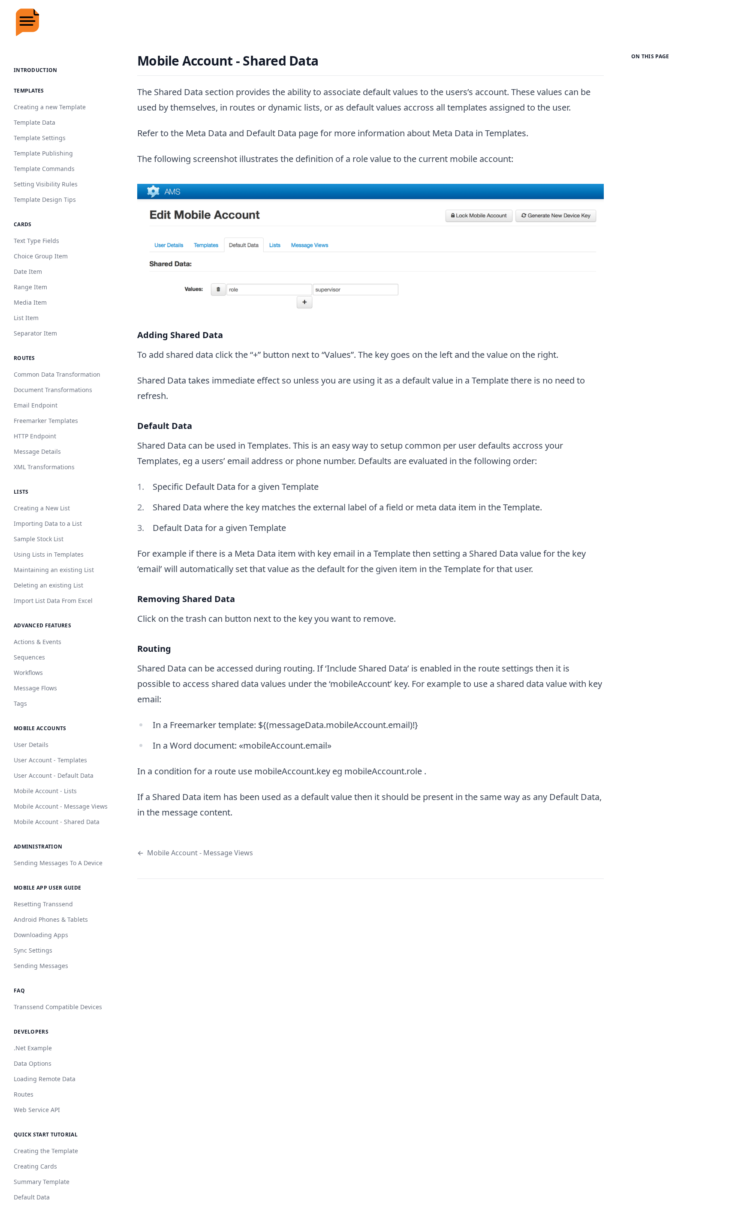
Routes (24, 358)
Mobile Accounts (40, 728)
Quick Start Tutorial (46, 1134)
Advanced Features (42, 625)
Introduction (35, 70)
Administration (38, 846)
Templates (29, 90)
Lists (21, 491)
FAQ (19, 990)
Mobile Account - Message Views (195, 852)
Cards (23, 224)
